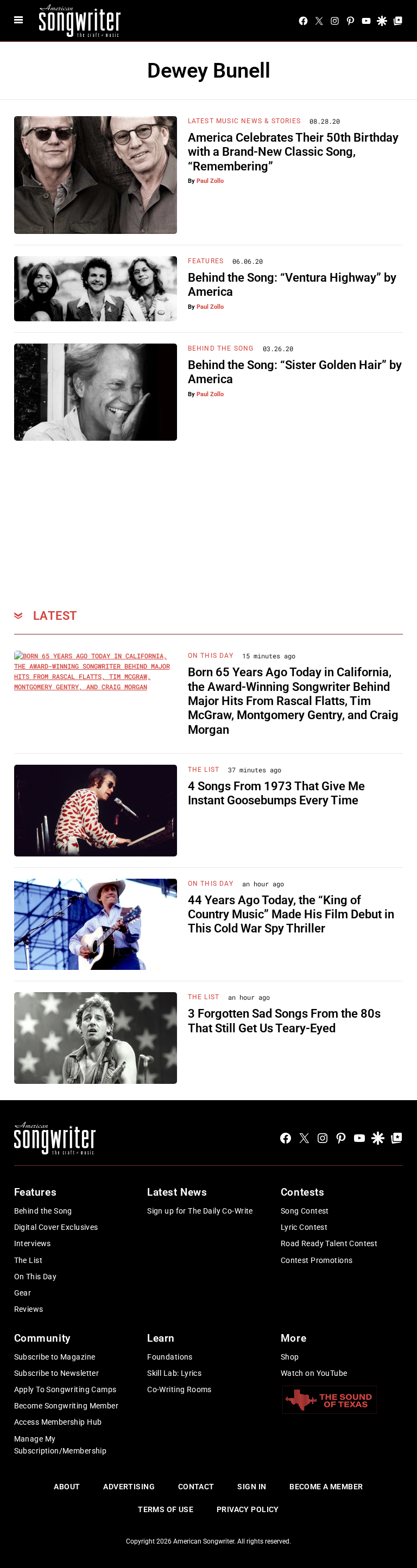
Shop (290, 1357)
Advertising (129, 1486)
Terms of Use (165, 1509)
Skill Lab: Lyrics (174, 1373)
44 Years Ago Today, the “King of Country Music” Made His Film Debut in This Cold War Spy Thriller (291, 914)
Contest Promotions (317, 1260)
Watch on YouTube (314, 1373)
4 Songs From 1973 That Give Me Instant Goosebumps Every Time (276, 793)
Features (206, 261)
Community (42, 1338)
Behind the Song (43, 1211)
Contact (196, 1486)
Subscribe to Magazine (55, 1357)
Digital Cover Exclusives (56, 1227)
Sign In (251, 1486)
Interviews (32, 1243)
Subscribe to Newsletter (56, 1373)
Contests (303, 1192)
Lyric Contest (304, 1227)
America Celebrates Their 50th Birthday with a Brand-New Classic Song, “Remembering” (293, 152)
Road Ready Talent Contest (329, 1243)
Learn (161, 1338)
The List (204, 769)
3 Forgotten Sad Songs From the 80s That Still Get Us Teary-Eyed (284, 1020)
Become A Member (326, 1486)
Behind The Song (221, 348)
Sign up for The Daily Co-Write (200, 1211)
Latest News (177, 1192)
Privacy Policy (248, 1509)
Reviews (28, 1309)
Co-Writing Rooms (179, 1389)
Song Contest (305, 1211)
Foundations (170, 1357)
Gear (22, 1292)
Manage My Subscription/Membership (60, 1444)
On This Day (210, 655)
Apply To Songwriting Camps (65, 1389)
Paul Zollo (210, 181)
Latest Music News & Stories (244, 121)
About (67, 1486)
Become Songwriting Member (66, 1405)
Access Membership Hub (58, 1422)
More (293, 1338)
